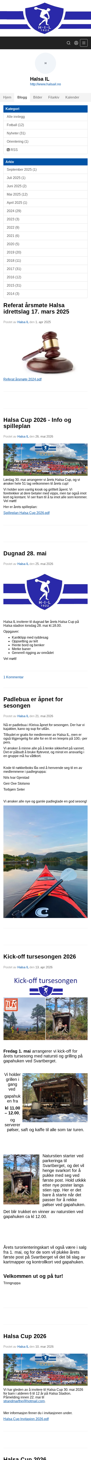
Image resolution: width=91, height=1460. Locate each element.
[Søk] (68, 43)
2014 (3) (13, 294)
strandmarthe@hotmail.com (24, 1401)
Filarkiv (53, 97)
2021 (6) (13, 236)
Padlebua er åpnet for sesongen (33, 702)
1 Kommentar (13, 677)
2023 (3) (13, 219)
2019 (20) (14, 252)
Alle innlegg (16, 116)
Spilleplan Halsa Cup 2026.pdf (26, 513)
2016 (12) (14, 277)
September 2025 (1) (22, 169)
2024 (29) (14, 211)
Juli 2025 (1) (16, 178)
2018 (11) (14, 260)
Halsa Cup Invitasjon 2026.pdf (26, 1419)
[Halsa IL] (45, 18)
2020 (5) (13, 244)
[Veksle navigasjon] (84, 43)
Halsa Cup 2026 (24, 1336)
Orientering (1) (17, 141)
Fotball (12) (15, 125)
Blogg (22, 97)
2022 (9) (13, 227)
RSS (14, 150)
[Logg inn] (76, 43)
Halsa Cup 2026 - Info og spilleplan (37, 423)
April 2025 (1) (17, 202)
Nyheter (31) (16, 133)
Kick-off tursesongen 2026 (39, 956)
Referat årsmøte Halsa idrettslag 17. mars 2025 (36, 308)
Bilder (37, 97)
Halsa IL (23, 322)
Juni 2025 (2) (16, 186)
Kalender (72, 97)
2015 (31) (14, 285)
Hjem (7, 97)
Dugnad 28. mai (25, 553)
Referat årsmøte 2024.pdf (22, 379)
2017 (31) (14, 269)
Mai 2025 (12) (17, 194)
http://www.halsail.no (45, 84)
